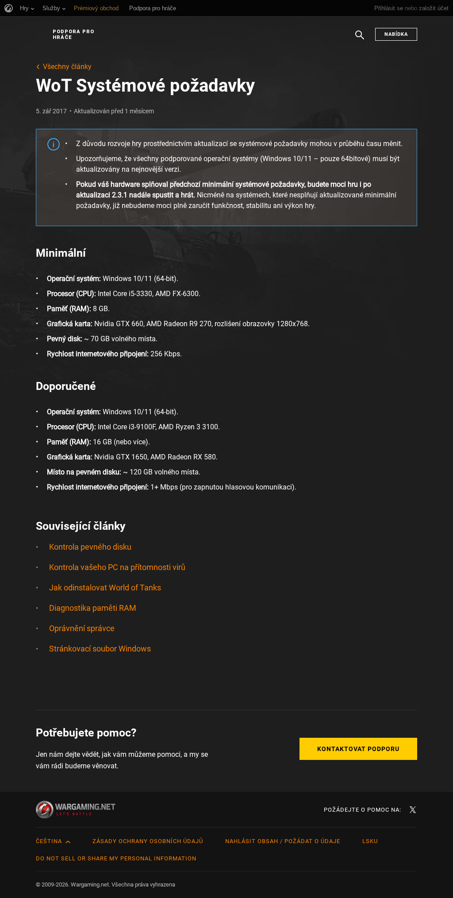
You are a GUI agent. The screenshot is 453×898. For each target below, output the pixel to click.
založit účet (434, 8)
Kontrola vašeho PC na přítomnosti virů (117, 567)
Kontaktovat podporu (358, 748)
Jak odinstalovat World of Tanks (105, 587)
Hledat (359, 39)
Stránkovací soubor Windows (100, 648)
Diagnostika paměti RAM (92, 608)
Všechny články (67, 66)
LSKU (370, 841)
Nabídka (396, 34)
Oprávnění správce (82, 628)
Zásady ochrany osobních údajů (147, 841)
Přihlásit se (388, 8)
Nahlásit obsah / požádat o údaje (282, 841)
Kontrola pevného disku (90, 546)
